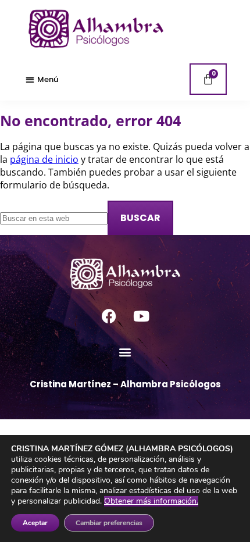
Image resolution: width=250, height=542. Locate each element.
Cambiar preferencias (109, 522)
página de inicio (44, 159)
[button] (41, 79)
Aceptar (35, 522)
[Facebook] (109, 315)
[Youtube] (141, 315)
